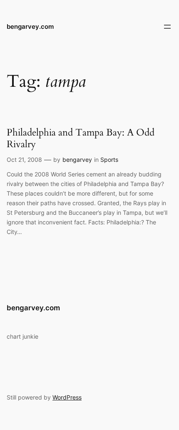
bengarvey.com (30, 26)
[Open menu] (167, 27)
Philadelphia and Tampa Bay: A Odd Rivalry (80, 138)
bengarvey (77, 159)
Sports (109, 159)
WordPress (67, 397)
